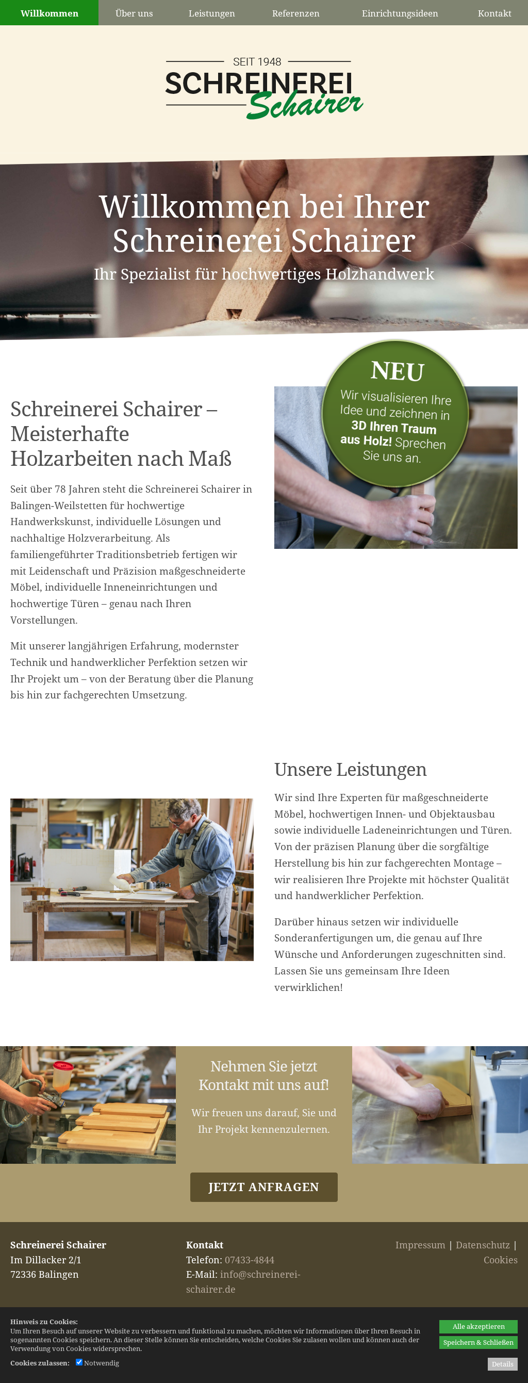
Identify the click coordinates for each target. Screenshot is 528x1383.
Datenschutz (483, 1245)
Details (503, 1364)
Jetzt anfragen (264, 1187)
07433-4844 (249, 1260)
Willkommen (49, 13)
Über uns (134, 13)
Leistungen (212, 13)
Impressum (420, 1245)
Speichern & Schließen (478, 1342)
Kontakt (495, 13)
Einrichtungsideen (400, 13)
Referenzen (296, 13)
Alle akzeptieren (479, 1326)
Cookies (501, 1260)
